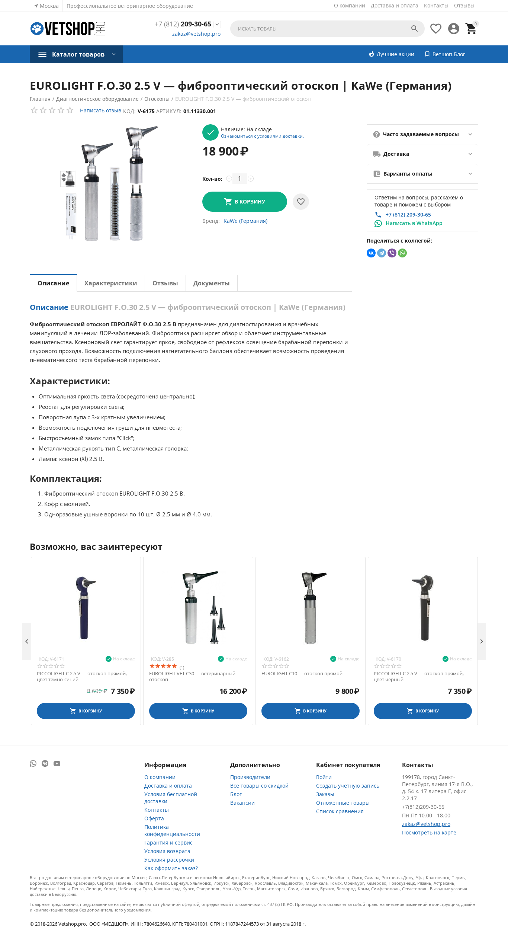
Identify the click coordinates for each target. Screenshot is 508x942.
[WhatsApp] (402, 253)
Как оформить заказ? (171, 868)
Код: (129, 111)
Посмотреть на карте (429, 832)
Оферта (154, 818)
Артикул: (168, 111)
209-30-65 (183, 24)
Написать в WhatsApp (414, 223)
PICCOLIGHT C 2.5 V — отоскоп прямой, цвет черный (419, 676)
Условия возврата (167, 851)
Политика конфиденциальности (172, 830)
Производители (250, 777)
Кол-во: (212, 178)
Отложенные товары (343, 802)
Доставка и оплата (394, 5)
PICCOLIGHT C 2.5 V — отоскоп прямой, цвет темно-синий (82, 676)
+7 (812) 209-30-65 (408, 214)
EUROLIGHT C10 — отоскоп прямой (302, 674)
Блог (236, 794)
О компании (349, 5)
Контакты (436, 5)
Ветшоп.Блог (449, 54)
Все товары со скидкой (259, 785)
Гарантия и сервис (168, 842)
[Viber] (392, 253)
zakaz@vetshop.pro (196, 33)
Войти (324, 777)
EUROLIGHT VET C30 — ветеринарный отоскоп (192, 676)
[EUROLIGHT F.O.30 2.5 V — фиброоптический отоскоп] (108, 184)
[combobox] (327, 28)
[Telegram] (381, 253)
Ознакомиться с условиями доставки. (262, 136)
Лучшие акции (395, 54)
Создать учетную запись (347, 785)
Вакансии (242, 802)
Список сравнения (340, 811)
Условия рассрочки (169, 859)
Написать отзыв (100, 110)
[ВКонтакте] (371, 253)
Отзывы (464, 5)
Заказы (325, 794)
